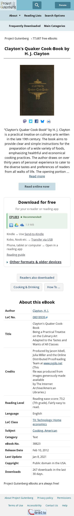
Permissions (64, 497)
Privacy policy (45, 497)
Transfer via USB (42, 239)
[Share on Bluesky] (42, 121)
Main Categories (54, 26)
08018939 (39, 317)
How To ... (53, 287)
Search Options (55, 15)
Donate (62, 5)
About (15, 15)
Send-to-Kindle (34, 234)
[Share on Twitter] (30, 121)
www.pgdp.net (53, 363)
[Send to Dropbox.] (11, 225)
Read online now (37, 186)
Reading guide (16, 255)
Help (64, 505)
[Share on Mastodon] (25, 121)
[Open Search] (37, 5)
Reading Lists (32, 15)
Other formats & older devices (35, 262)
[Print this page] (49, 121)
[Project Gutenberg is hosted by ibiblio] (37, 513)
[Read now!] (37, 115)
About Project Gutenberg (19, 497)
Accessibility (34, 505)
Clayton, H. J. (41, 311)
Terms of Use (15, 505)
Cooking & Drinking (26, 287)
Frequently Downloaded (25, 26)
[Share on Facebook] (36, 121)
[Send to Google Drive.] (16, 225)
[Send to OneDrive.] (22, 225)
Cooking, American (45, 430)
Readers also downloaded (37, 278)
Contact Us (52, 505)
